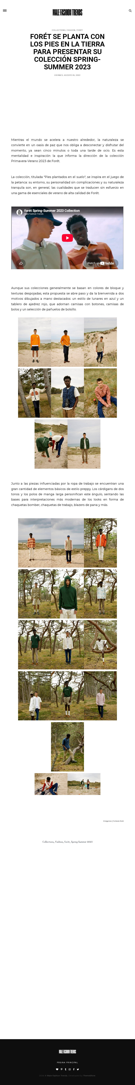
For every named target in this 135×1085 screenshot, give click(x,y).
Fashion (71, 30)
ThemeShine (89, 1075)
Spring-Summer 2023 (82, 842)
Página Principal (67, 1062)
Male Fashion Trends (57, 1075)
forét (80, 30)
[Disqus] (67, 912)
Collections (59, 30)
